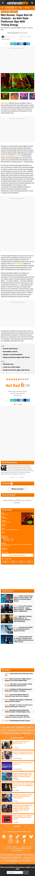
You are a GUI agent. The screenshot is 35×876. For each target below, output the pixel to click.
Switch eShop (13, 11)
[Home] (2, 8)
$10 (29, 561)
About (8, 727)
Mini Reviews (5, 11)
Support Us (30, 727)
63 (11, 642)
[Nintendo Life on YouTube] (11, 837)
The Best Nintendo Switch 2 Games (17, 720)
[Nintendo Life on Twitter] (24, 837)
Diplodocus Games (6, 522)
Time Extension (28, 855)
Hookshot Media (11, 847)
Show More (17, 826)
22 (11, 632)
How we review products (17, 393)
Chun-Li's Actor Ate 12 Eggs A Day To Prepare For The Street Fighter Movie (18, 679)
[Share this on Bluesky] (14, 43)
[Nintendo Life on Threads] (17, 841)
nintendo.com (5, 549)
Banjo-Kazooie (5, 156)
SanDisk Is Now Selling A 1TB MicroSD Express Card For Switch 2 (18, 700)
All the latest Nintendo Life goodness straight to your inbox (17, 868)
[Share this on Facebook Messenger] (28, 43)
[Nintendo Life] (17, 3)
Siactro (3, 525)
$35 (13, 561)
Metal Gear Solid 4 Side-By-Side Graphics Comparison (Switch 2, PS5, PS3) (17, 716)
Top (4, 727)
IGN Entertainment (26, 847)
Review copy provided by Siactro (17, 391)
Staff (13, 727)
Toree (19, 285)
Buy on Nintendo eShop (17, 555)
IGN (24, 858)
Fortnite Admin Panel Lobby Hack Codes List (19, 674)
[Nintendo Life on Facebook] (24, 841)
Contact (4, 730)
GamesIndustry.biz (15, 861)
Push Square (10, 855)
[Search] (32, 3)
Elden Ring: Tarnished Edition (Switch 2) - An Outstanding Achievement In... (18, 684)
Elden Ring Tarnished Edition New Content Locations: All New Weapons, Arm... (18, 711)
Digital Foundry (6, 858)
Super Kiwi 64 (5, 103)
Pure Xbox (19, 855)
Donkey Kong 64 (17, 156)
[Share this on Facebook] (18, 43)
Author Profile (14, 477)
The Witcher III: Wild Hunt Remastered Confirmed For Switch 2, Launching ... (18, 690)
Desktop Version (26, 733)
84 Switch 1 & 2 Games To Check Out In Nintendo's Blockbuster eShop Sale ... (18, 705)
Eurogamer (30, 858)
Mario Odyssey (18, 263)
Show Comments (18, 489)
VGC (7, 861)
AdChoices (19, 848)
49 (11, 612)
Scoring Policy (17, 395)
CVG (24, 861)
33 (21, 404)
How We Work (21, 727)
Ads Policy (31, 730)
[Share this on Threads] (24, 43)
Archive (6, 733)
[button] (3, 82)
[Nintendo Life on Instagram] (11, 841)
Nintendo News (16, 858)
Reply (22, 477)
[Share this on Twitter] (21, 43)
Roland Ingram (6, 39)
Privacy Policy (12, 730)
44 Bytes (12, 848)
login (23, 500)
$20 (21, 561)
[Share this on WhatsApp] (11, 43)
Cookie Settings (15, 733)
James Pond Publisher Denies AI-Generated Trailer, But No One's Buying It (17, 695)
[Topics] (3, 3)
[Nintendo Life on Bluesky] (31, 837)
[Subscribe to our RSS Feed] (4, 837)
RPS (28, 861)
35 (11, 601)
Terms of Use (22, 730)
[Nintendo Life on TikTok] (17, 837)
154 (11, 622)
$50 (5, 561)
